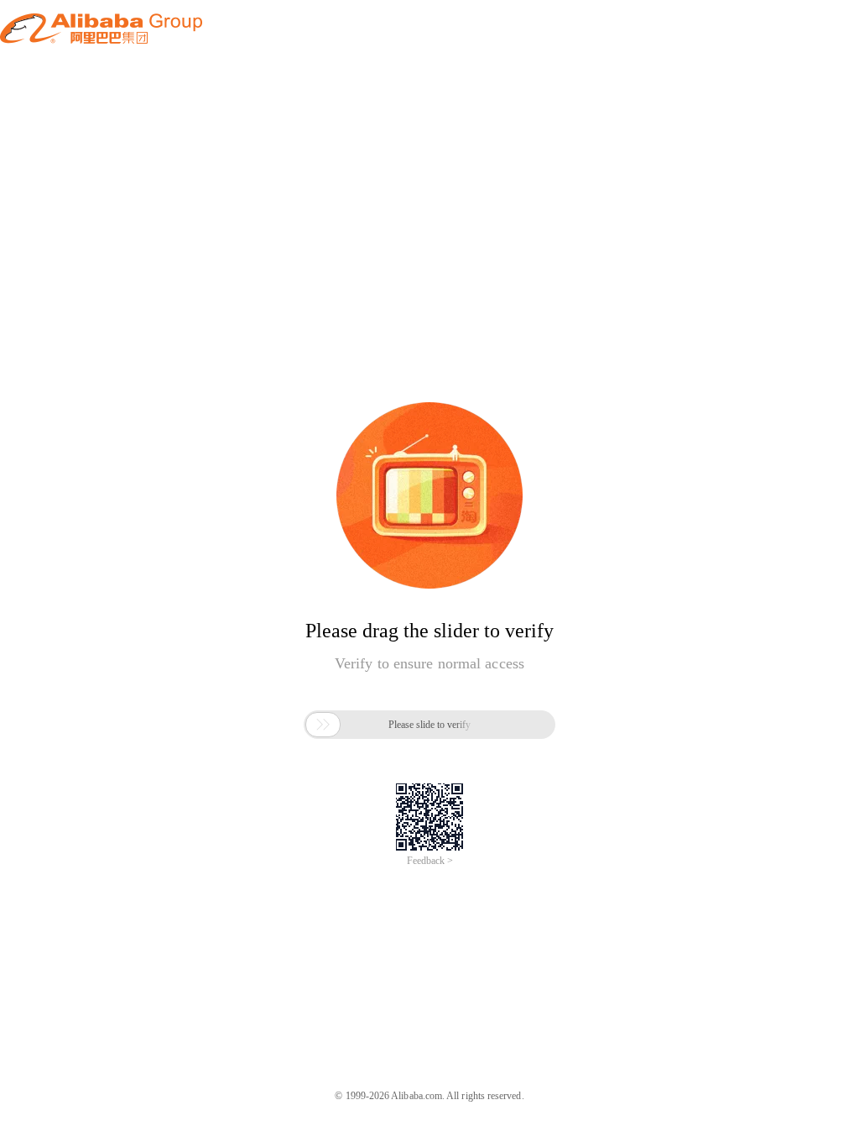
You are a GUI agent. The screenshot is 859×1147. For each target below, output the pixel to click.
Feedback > (430, 861)
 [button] (323, 724)
